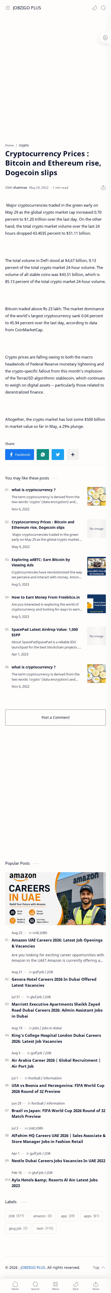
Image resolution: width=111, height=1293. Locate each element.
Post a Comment (56, 717)
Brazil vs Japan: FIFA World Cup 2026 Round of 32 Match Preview (58, 1113)
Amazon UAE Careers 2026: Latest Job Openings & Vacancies (57, 943)
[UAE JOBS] (40, 932)
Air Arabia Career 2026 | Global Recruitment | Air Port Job (56, 1063)
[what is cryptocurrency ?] (96, 496)
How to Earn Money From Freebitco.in (46, 597)
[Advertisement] (55, 76)
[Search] (103, 8)
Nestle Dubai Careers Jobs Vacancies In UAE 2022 (58, 1160)
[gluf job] (37, 996)
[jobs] (37, 1028)
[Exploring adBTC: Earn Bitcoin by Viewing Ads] (96, 566)
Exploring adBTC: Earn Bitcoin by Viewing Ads (41, 562)
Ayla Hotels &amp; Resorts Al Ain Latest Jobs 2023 (55, 1182)
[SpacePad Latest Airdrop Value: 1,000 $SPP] (96, 636)
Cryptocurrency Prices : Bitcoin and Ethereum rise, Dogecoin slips (43, 524)
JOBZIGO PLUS (27, 8)
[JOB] (50, 972)
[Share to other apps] (73, 454)
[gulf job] (39, 972)
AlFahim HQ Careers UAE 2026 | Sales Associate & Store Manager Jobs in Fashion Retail (59, 1138)
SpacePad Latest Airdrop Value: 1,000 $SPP (45, 632)
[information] (52, 1078)
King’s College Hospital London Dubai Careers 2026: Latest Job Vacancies (56, 1038)
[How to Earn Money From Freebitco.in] (96, 603)
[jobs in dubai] (52, 1028)
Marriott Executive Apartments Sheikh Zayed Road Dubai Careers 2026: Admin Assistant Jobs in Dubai (57, 1010)
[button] (94, 8)
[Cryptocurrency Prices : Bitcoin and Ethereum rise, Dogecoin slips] (96, 528)
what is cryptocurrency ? (34, 489)
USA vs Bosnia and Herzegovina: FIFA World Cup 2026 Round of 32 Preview (58, 1088)
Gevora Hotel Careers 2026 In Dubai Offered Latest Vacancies (54, 982)
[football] (35, 1078)
